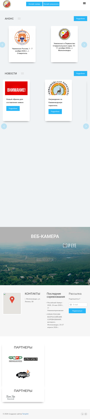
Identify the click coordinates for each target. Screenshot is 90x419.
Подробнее (80, 19)
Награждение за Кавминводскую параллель (55, 102)
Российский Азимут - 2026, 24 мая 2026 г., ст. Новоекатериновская (55, 306)
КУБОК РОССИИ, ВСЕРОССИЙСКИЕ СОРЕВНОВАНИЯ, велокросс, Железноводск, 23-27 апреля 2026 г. (55, 320)
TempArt (25, 414)
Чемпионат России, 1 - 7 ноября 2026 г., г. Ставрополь (22, 51)
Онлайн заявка (34, 4)
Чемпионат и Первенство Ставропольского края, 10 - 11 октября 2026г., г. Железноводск (64, 46)
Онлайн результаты (51, 4)
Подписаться (77, 311)
